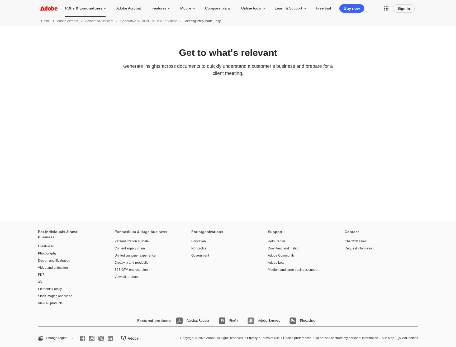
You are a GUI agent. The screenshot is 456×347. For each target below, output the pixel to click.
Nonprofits (198, 248)
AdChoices (410, 338)
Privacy (252, 338)
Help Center (276, 241)
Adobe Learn (277, 262)
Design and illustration (54, 260)
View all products (50, 303)
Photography (47, 253)
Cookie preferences (297, 338)
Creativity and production (132, 262)
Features (159, 8)
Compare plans (218, 8)
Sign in (403, 8)
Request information (359, 248)
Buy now (352, 8)
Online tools (251, 8)
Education (198, 241)
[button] (386, 8)
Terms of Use (270, 338)
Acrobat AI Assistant (99, 21)
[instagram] (91, 338)
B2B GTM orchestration (131, 270)
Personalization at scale (132, 241)
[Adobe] (49, 8)
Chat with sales (356, 241)
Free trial (323, 8)
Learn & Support (288, 8)
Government (200, 255)
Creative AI (46, 246)
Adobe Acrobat (128, 8)
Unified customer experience (135, 255)
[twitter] (101, 338)
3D (40, 282)
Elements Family (50, 289)
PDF (41, 275)
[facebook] (82, 338)
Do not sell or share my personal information (346, 338)
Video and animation (53, 267)
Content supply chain (130, 248)
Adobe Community (281, 255)
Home (45, 21)
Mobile (185, 8)
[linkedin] (110, 338)
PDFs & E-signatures (83, 8)
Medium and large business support (293, 270)
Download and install (283, 248)
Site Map (388, 338)
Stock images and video (55, 296)
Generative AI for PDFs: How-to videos (148, 21)
